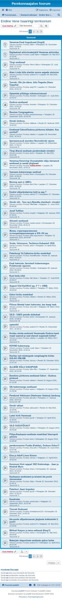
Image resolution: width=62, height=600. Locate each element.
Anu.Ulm (33, 307)
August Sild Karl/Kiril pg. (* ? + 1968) (28, 286)
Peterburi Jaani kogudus (22, 489)
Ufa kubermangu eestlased (23, 387)
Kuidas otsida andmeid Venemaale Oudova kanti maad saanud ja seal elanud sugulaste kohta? (34, 334)
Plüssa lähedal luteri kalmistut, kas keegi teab (32, 304)
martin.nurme (35, 223)
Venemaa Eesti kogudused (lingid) (26, 42)
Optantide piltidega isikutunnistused (28, 93)
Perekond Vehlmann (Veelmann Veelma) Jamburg (34, 395)
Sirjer (32, 481)
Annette (33, 96)
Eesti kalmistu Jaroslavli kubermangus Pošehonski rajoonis (29, 264)
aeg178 (33, 87)
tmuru (32, 469)
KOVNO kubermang (19, 346)
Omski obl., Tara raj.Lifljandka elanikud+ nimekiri (34, 202)
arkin (32, 246)
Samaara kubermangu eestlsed (25, 172)
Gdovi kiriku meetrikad (21, 294)
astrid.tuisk (34, 501)
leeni (32, 153)
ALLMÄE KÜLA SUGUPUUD (23, 367)
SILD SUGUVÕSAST (19, 425)
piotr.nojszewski (36, 236)
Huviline (33, 268)
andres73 (34, 75)
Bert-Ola (33, 184)
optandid (14, 324)
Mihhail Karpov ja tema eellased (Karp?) (29, 530)
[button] (41, 32)
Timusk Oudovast (18, 509)
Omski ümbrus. (17, 121)
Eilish (32, 44)
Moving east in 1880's (20, 182)
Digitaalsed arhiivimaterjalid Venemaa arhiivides (34, 52)
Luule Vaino (34, 55)
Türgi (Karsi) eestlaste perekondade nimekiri (32, 151)
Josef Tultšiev (16, 211)
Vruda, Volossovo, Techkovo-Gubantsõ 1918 (31, 243)
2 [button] (33, 31)
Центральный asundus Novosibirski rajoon (31, 141)
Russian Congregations (21, 112)
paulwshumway (36, 114)
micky (32, 533)
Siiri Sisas (34, 278)
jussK (32, 418)
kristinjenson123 (36, 511)
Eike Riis (33, 369)
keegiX (32, 213)
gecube (33, 398)
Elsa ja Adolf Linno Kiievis (23, 455)
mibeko (33, 134)
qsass (32, 389)
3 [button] (37, 31)
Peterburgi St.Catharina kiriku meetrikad (30, 253)
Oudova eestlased (18, 102)
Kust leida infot (17, 276)
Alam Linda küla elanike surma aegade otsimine (34, 72)
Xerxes (33, 361)
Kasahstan (14, 499)
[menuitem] (8, 10)
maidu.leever (35, 166)
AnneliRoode (35, 256)
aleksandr (34, 408)
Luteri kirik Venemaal (20, 415)
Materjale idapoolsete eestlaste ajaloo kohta (31, 540)
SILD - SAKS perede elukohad (24, 314)
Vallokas (33, 123)
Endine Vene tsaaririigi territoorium (26, 21)
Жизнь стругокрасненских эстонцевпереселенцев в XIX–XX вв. (28, 232)
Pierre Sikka (35, 65)
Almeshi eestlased (18, 221)
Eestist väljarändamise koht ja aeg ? (27, 192)
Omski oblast (16, 405)
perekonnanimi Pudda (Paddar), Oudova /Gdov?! (34, 445)
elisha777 (34, 194)
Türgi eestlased (17, 62)
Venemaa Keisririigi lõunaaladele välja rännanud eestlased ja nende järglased (34, 162)
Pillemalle (33, 204)
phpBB (21, 591)
